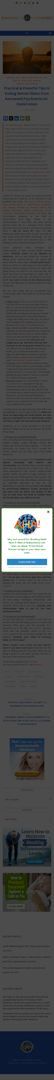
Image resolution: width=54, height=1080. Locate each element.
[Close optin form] (49, 512)
